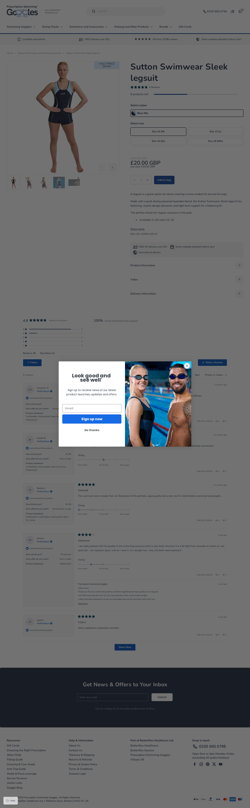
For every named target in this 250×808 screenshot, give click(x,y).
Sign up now (91, 419)
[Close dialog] (187, 366)
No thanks (92, 430)
